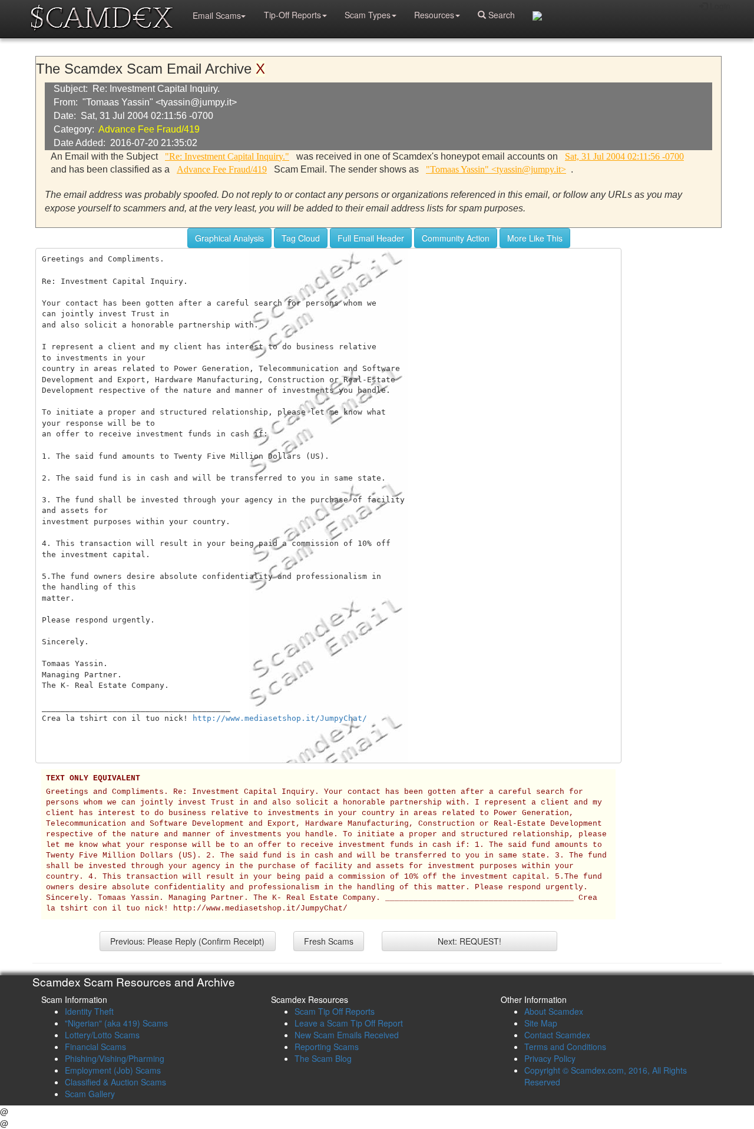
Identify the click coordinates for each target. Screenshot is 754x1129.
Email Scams (217, 15)
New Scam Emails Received (347, 1035)
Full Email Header (371, 238)
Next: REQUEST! (469, 941)
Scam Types (368, 15)
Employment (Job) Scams (113, 1070)
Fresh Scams (328, 941)
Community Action (456, 238)
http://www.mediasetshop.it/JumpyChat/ (280, 718)
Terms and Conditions (565, 1046)
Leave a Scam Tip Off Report (349, 1023)
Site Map (540, 1023)
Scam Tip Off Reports (335, 1011)
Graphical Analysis (229, 238)
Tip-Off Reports (292, 15)
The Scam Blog (323, 1058)
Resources (434, 15)
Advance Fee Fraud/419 (149, 129)
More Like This (535, 238)
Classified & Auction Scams (115, 1082)
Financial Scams (95, 1046)
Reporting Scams (327, 1046)
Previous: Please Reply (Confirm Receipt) (187, 941)
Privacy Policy (550, 1058)
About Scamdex (553, 1011)
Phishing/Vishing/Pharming (114, 1058)
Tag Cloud (301, 238)
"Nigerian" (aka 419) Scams (116, 1023)
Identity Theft (89, 1011)
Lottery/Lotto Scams (102, 1035)
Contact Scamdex (557, 1035)
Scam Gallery (90, 1094)
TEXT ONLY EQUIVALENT (93, 778)
